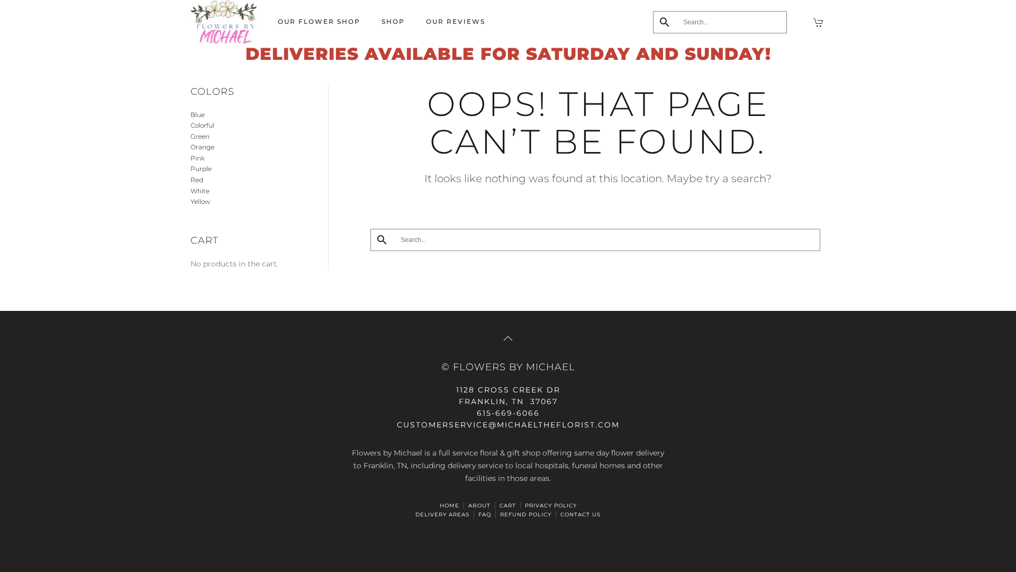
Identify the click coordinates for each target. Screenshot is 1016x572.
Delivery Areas (442, 514)
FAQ (484, 514)
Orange (202, 147)
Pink (197, 158)
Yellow (200, 201)
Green (200, 136)
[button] (508, 338)
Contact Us (580, 514)
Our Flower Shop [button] (319, 21)
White (200, 191)
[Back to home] (223, 22)
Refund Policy (525, 514)
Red (196, 180)
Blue (197, 115)
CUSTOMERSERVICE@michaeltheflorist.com (508, 425)
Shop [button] (393, 21)
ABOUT (479, 505)
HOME (449, 505)
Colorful (202, 125)
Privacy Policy (551, 505)
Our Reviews (455, 21)
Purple (201, 169)
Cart (508, 505)
